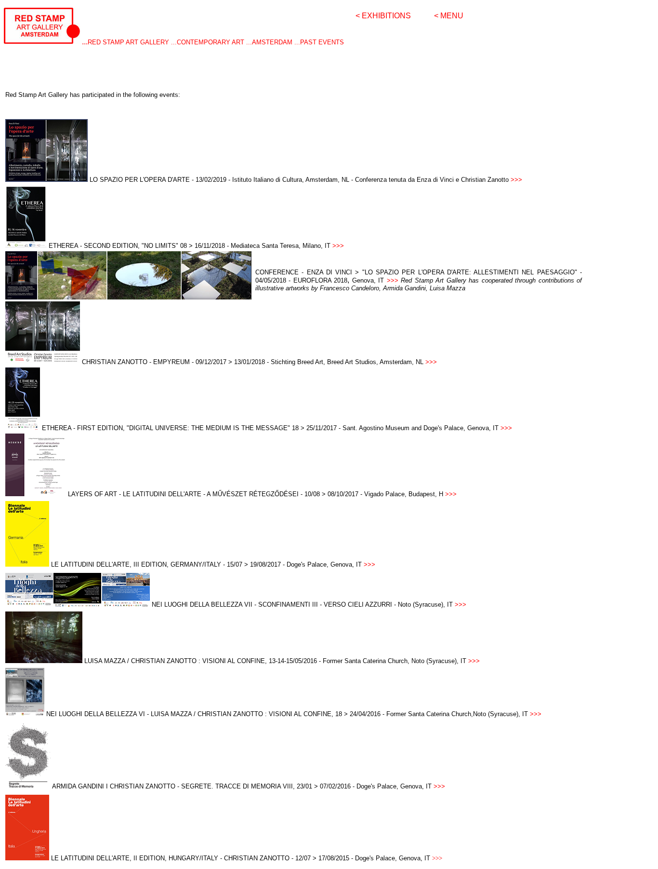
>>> (392, 280)
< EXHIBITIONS (383, 16)
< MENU (448, 16)
